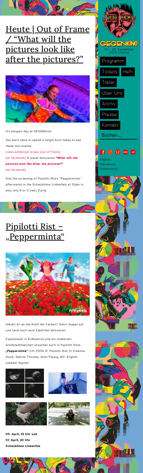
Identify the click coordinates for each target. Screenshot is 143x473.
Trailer (108, 82)
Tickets (109, 72)
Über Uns (112, 93)
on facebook (16, 157)
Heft (128, 72)
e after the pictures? (46, 163)
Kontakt (110, 125)
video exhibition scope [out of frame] (33, 151)
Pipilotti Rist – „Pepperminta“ (35, 231)
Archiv (109, 104)
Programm (113, 61)
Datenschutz (109, 169)
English (105, 159)
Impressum (107, 164)
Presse (109, 114)
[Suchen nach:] (118, 136)
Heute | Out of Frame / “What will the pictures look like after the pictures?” (48, 44)
